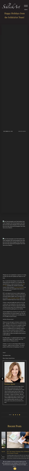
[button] (26, 6)
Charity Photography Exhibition (13, 298)
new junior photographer (18, 287)
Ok (15, 468)
